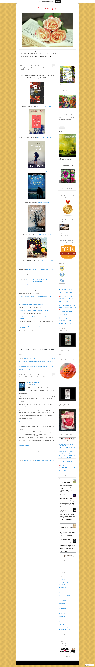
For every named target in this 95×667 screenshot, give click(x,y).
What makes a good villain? (24, 369)
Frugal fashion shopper (64, 627)
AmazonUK (21, 445)
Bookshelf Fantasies (63, 592)
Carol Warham (36, 382)
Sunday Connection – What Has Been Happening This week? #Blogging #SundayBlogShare (33, 67)
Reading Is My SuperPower (64, 584)
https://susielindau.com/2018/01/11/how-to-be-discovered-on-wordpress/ (33, 310)
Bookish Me (61, 619)
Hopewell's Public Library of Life (66, 595)
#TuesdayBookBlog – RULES (45, 56)
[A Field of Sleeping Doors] (74, 542)
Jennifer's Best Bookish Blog (65, 629)
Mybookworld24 (62, 590)
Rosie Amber (47, 8)
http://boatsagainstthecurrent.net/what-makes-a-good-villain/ (31, 304)
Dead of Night (62, 494)
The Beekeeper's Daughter (65, 479)
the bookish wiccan (63, 579)
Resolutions (29, 382)
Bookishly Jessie (62, 605)
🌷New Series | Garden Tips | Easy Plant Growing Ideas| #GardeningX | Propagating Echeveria (67, 461)
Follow (62, 127)
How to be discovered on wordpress (38, 361)
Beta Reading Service (66, 53)
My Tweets (61, 192)
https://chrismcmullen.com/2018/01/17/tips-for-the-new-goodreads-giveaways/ (34, 333)
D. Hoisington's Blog (63, 582)
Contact (73, 51)
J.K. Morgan (62, 526)
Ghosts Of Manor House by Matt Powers (43, 234)
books (30, 358)
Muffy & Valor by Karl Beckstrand (46, 260)
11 (53, 65)
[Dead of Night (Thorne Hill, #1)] (74, 497)
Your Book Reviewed (51, 51)
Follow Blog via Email (65, 114)
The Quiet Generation (64, 524)
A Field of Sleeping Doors (65, 539)
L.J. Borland (62, 540)
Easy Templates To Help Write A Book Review (28, 56)
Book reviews (25, 358)
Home (21, 51)
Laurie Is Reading (62, 608)
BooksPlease (61, 597)
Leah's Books (62, 603)
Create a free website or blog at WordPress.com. (47, 663)
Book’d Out (61, 621)
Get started (58, 1)
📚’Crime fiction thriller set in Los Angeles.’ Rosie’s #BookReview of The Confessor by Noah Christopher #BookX (67, 306)
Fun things (34, 358)
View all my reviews (23, 421)
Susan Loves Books (63, 611)
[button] (60, 75)
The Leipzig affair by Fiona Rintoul (44, 106)
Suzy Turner (61, 624)
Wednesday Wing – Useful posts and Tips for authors (49, 53)
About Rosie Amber (28, 51)
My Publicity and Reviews (39, 51)
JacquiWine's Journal (63, 587)
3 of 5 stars (33, 384)
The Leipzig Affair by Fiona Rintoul (28, 366)
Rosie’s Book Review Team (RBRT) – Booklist (28, 53)
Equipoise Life (62, 616)
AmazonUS (26, 445)
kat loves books (62, 600)
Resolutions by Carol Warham (43, 202)
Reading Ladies (62, 613)
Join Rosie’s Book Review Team (63, 51)
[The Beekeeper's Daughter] (74, 482)
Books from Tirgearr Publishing (41, 460)
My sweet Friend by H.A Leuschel (46, 171)
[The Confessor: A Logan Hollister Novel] (74, 511)
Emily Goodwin (62, 495)
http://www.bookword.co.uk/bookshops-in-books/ (29, 340)
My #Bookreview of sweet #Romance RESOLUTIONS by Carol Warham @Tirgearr (34, 375)
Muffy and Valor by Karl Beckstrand (37, 363)
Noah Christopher (62, 511)
